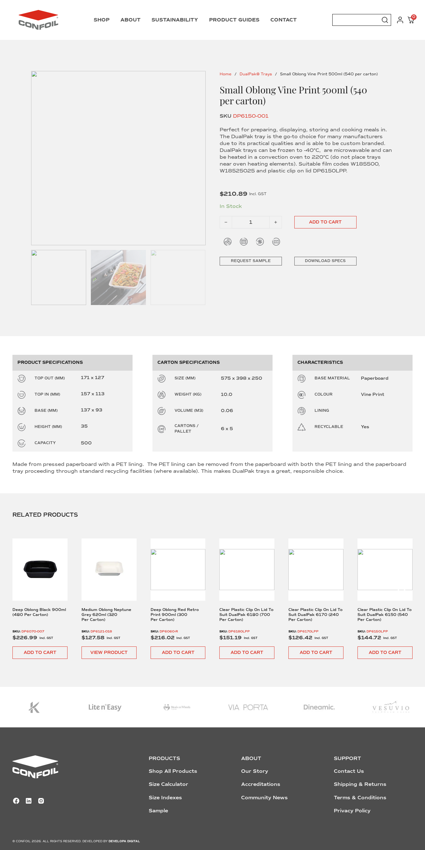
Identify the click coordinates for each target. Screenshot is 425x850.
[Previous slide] (24, 584)
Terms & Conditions (360, 798)
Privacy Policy (352, 811)
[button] (40, 652)
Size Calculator (168, 784)
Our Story (254, 771)
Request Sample (251, 261)
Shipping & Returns (360, 784)
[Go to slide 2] (118, 277)
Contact (283, 20)
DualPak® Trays (256, 74)
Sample (158, 811)
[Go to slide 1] (118, 158)
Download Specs (325, 261)
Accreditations (260, 784)
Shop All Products (173, 771)
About (130, 20)
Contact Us (349, 771)
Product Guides (234, 20)
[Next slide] (402, 584)
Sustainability (175, 20)
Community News (264, 798)
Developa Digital (124, 841)
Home (225, 74)
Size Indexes (165, 798)
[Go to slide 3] (178, 277)
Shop (102, 20)
